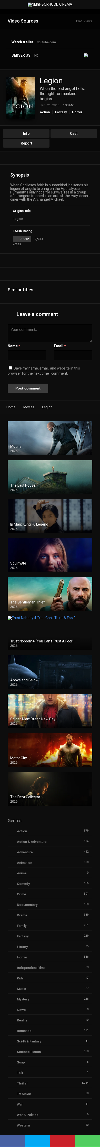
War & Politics (27, 1115)
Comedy (23, 884)
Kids (20, 978)
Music (21, 989)
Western (23, 1125)
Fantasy (61, 112)
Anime (22, 873)
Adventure (25, 852)
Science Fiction (29, 1052)
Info (26, 133)
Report (26, 143)
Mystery (23, 999)
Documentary (27, 905)
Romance (24, 1031)
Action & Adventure (32, 842)
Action (45, 112)
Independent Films (31, 968)
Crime (21, 894)
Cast (73, 133)
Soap (21, 1062)
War (20, 1104)
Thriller (22, 1083)
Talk (20, 1073)
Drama (22, 915)
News (21, 1010)
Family (21, 926)
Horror (77, 112)
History (22, 947)
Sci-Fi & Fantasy (29, 1041)
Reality (22, 1020)
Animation (24, 863)
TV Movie (24, 1094)
